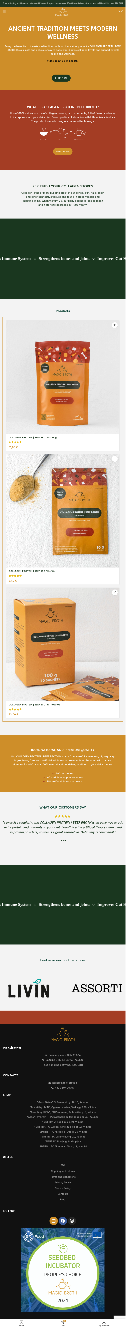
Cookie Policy (63, 1188)
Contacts (63, 1193)
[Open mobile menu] (4, 11)
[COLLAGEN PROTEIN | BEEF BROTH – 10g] (62, 510)
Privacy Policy (63, 1182)
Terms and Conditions (63, 1176)
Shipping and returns (62, 1171)
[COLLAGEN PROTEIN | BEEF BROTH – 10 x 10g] (62, 644)
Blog (62, 1199)
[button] (115, 325)
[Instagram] (72, 1221)
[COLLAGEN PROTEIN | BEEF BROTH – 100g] (62, 377)
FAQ (63, 1165)
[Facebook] (63, 1221)
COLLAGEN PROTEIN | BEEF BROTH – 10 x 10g (34, 705)
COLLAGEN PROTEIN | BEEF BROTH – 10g (32, 571)
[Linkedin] (54, 1221)
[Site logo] (63, 11)
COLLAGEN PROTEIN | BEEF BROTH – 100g (33, 437)
